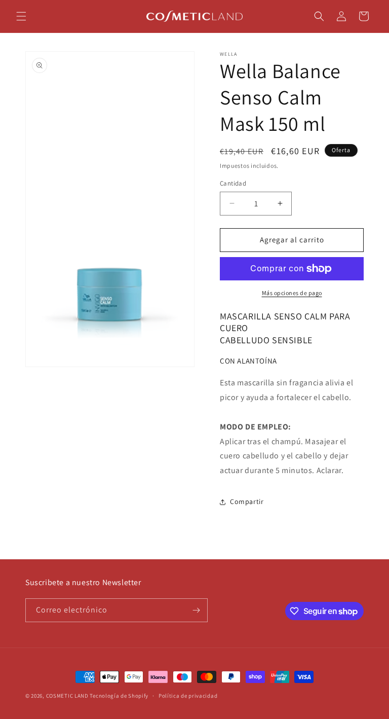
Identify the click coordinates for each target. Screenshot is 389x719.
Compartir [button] (246, 501)
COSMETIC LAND (67, 695)
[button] (21, 16)
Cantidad (233, 183)
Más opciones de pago (292, 293)
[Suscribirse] (196, 610)
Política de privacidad (188, 695)
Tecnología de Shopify (119, 695)
